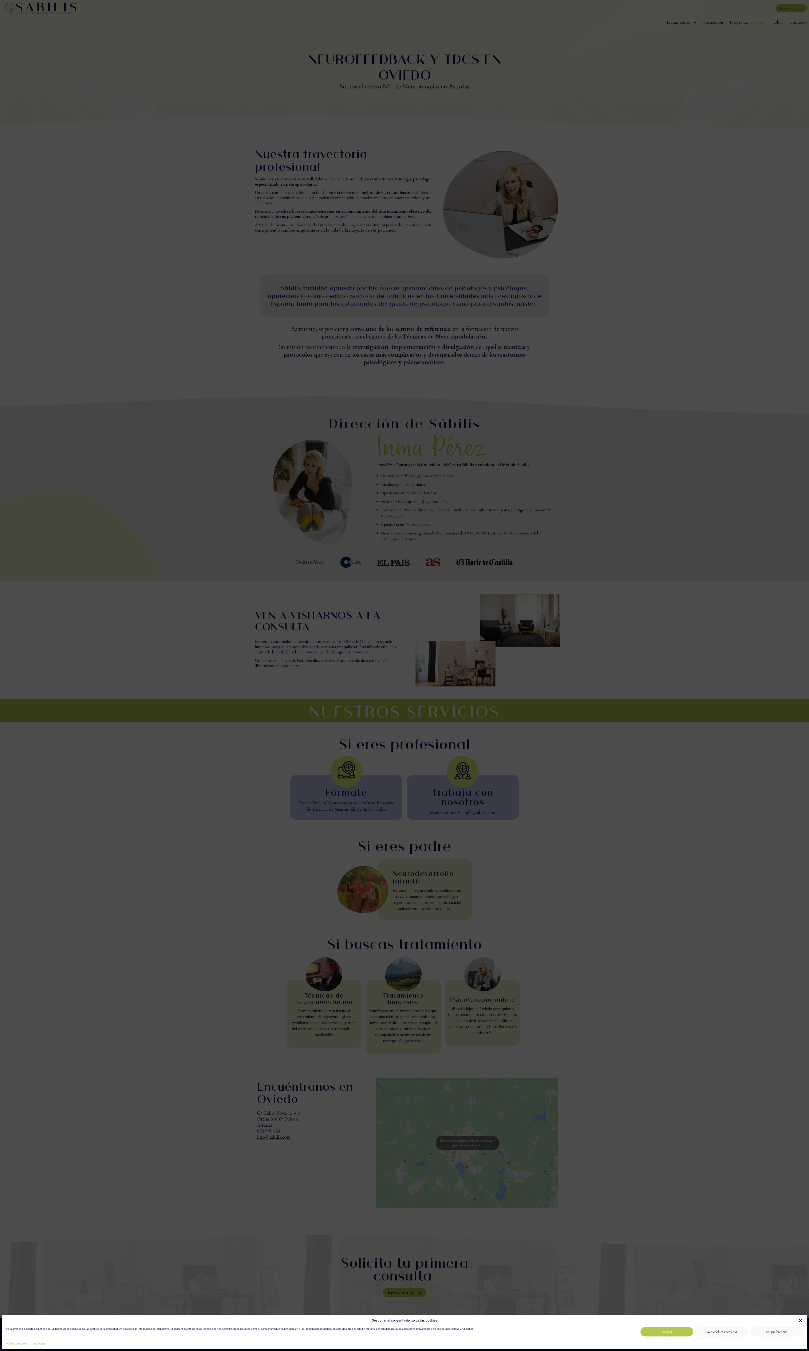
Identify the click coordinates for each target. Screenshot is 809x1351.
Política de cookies (17, 1343)
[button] (800, 1320)
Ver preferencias (776, 1332)
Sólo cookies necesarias (721, 1332)
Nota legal (39, 1343)
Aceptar (667, 1332)
